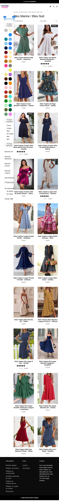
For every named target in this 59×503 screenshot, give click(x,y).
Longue (9, 128)
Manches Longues (8, 172)
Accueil (16, 12)
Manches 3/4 (9, 151)
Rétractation (10, 491)
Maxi (8, 131)
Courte (9, 125)
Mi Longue (10, 133)
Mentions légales (11, 465)
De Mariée (10, 191)
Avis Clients (26, 468)
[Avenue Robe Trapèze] (5, 6)
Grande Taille (9, 199)
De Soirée (10, 194)
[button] (53, 6)
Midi (8, 136)
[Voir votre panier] (50, 6)
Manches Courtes (8, 165)
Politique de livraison (12, 468)
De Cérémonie (9, 188)
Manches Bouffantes (8, 158)
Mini (8, 139)
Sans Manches (9, 178)
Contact (25, 465)
